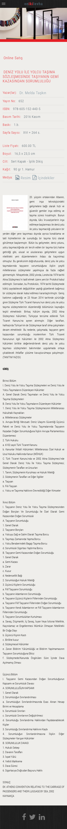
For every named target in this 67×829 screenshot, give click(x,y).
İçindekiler (45, 178)
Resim (25, 178)
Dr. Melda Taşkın (32, 93)
